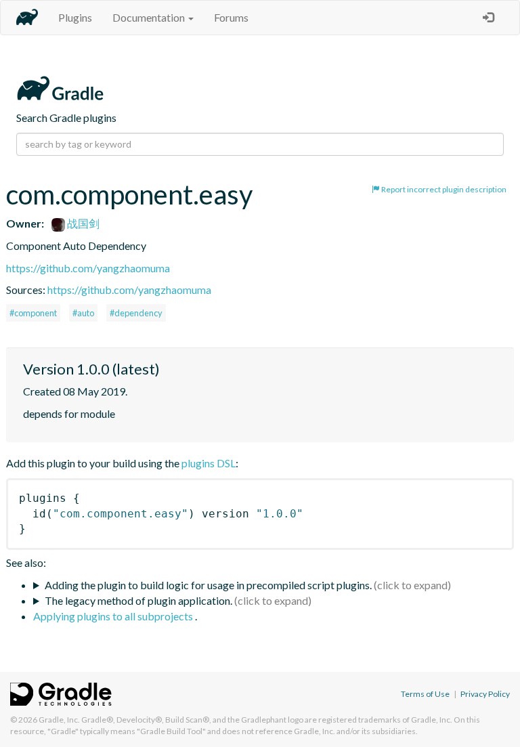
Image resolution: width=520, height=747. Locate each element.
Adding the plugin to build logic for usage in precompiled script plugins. (208, 584)
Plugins (75, 17)
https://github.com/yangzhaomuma (88, 267)
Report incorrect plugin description (443, 189)
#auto (83, 312)
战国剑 (82, 223)
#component (33, 312)
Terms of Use (425, 694)
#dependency (136, 312)
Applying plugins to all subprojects (114, 616)
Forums (231, 17)
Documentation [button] (149, 17)
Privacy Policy (485, 694)
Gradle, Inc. (59, 719)
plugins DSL (208, 462)
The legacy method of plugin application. (138, 600)
